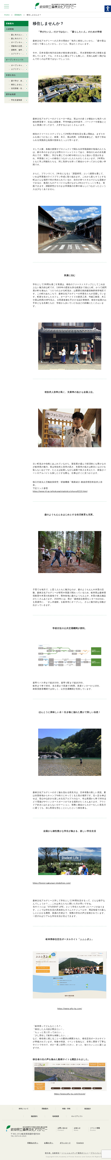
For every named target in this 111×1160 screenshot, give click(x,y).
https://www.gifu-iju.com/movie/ (69, 1094)
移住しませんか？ (18, 85)
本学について (23, 1109)
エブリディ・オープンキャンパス (25, 54)
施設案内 (34, 1116)
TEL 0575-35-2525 (18, 1136)
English (80, 1143)
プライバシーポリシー (100, 1153)
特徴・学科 (66, 1109)
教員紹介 (87, 1109)
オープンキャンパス (19, 42)
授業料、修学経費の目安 (21, 50)
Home (7, 15)
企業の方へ (48, 1143)
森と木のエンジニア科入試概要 (24, 35)
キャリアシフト (77, 1116)
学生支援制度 (16, 100)
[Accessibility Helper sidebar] (108, 8)
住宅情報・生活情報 (19, 88)
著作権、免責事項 (52, 1153)
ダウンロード (65, 1143)
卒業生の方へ (32, 1143)
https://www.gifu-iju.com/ (69, 1008)
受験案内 (18, 15)
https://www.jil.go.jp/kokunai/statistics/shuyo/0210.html (60, 491)
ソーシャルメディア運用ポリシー (75, 1153)
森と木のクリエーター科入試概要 (25, 39)
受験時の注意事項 (18, 46)
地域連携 (55, 1116)
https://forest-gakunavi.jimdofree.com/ (52, 883)
